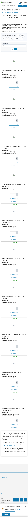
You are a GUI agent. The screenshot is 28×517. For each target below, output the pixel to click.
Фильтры (14, 21)
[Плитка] (12, 49)
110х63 (16, 38)
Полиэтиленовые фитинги (9, 445)
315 (21, 38)
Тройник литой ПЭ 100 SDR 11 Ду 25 (12, 372)
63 (7, 38)
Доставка (3, 502)
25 (17, 35)
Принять (6, 514)
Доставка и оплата (5, 489)
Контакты (3, 484)
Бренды (2, 491)
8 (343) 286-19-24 (23, 493)
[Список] (15, 49)
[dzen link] (17, 499)
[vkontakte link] (14, 499)
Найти (22, 5)
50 (3, 38)
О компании (3, 485)
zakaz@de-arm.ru (23, 495)
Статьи (2, 482)
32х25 (22, 35)
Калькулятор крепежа (5, 500)
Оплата (2, 498)
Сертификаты (4, 488)
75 (11, 38)
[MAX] (25, 499)
